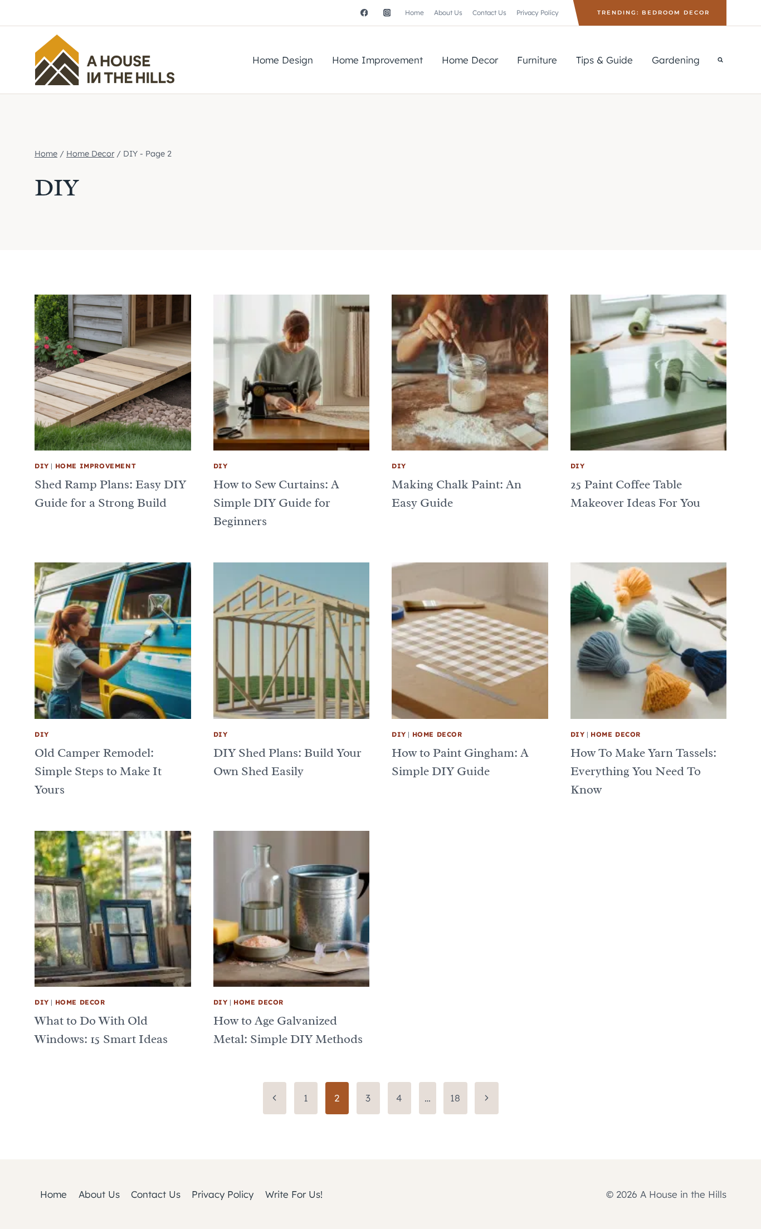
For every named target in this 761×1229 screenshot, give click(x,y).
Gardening (676, 60)
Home (414, 12)
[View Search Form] (720, 59)
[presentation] (113, 373)
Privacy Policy (537, 12)
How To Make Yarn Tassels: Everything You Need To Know (643, 771)
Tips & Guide (604, 60)
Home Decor (470, 60)
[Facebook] (364, 12)
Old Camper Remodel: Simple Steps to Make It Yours (98, 771)
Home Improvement (377, 60)
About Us (448, 12)
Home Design (282, 60)
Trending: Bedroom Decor (653, 12)
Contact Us (489, 12)
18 (455, 1098)
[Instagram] (386, 12)
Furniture (537, 60)
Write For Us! (294, 1194)
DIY (42, 466)
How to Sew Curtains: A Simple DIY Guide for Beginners (276, 503)
